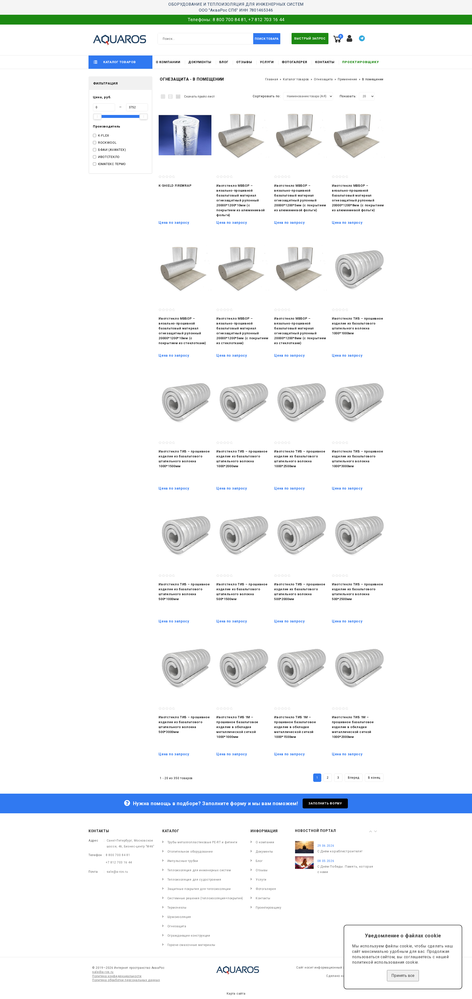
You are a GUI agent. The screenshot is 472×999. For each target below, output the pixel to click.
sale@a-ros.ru (117, 871)
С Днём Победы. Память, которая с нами (345, 869)
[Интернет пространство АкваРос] (117, 40)
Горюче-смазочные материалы (191, 945)
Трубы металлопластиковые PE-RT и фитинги (202, 842)
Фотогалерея (294, 62)
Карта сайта (236, 993)
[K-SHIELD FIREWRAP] (185, 135)
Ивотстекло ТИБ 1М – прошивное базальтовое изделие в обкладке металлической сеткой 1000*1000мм (237, 727)
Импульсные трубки (182, 861)
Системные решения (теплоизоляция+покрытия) (205, 898)
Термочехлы (177, 907)
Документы (199, 62)
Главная (271, 79)
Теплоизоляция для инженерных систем (199, 870)
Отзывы (244, 62)
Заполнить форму (325, 803)
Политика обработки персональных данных (126, 980)
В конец (374, 777)
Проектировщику (360, 62)
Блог (223, 62)
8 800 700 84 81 (229, 19)
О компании (168, 62)
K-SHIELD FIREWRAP (175, 185)
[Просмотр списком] (171, 96)
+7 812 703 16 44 (266, 19)
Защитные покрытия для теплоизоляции (199, 889)
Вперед (353, 777)
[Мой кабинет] (350, 38)
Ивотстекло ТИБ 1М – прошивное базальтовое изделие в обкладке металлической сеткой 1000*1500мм (295, 727)
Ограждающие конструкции (188, 935)
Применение (347, 79)
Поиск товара (267, 39)
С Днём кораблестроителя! (340, 851)
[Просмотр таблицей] (177, 96)
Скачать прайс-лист (199, 96)
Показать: (348, 96)
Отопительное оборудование (190, 851)
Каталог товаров (296, 79)
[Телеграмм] (362, 38)
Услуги (267, 62)
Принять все (402, 975)
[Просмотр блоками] (164, 96)
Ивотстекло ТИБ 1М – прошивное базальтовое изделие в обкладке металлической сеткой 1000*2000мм (353, 727)
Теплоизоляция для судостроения (194, 879)
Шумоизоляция (179, 917)
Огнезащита (323, 79)
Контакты (325, 62)
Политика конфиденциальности (117, 976)
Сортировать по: (267, 96)
